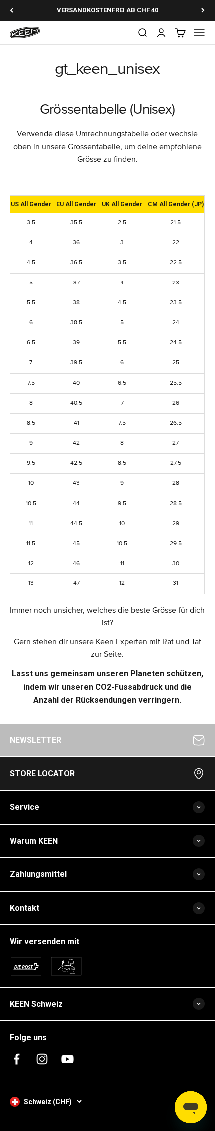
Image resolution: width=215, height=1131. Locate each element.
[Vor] (203, 10)
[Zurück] (12, 10)
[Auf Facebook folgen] (17, 1059)
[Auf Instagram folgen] (42, 1059)
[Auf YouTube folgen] (67, 1059)
